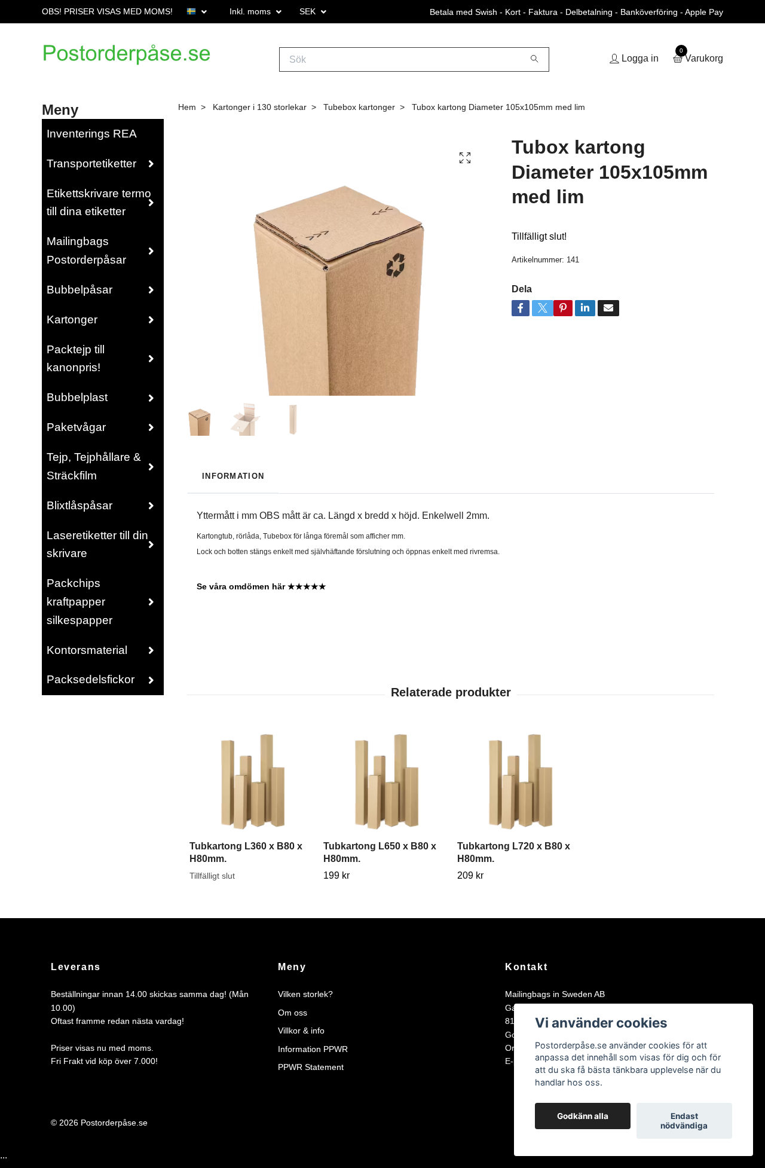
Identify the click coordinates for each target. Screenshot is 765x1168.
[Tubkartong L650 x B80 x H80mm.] (383, 785)
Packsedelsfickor (90, 684)
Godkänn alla (582, 1116)
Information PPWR (313, 1053)
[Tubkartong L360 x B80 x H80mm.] (249, 785)
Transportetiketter (91, 167)
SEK (308, 11)
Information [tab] (233, 480)
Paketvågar (76, 432)
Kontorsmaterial (87, 654)
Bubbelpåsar (79, 294)
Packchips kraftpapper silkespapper (79, 606)
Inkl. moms (251, 11)
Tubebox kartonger (359, 111)
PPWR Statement (311, 1071)
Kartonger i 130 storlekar (260, 111)
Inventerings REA (92, 138)
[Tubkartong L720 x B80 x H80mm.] (517, 785)
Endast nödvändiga (684, 1120)
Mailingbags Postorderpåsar (86, 255)
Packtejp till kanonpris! (76, 362)
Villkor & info (301, 1035)
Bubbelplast (77, 402)
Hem (187, 111)
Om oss (292, 1017)
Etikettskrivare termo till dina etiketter (99, 206)
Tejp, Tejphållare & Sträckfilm (94, 470)
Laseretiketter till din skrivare (97, 548)
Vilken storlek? (305, 999)
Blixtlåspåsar (79, 509)
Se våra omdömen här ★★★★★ (261, 591)
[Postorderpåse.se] (141, 61)
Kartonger (72, 323)
